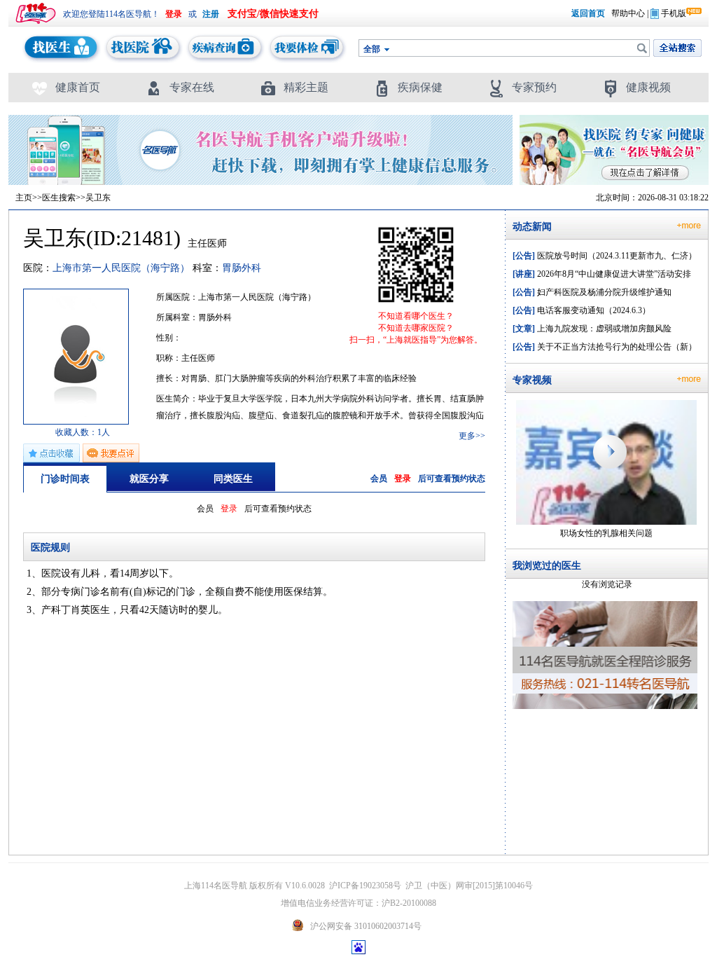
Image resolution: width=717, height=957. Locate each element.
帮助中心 (628, 13)
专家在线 (191, 87)
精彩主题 (306, 87)
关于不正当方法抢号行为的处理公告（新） (605, 347)
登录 (402, 478)
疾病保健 (420, 87)
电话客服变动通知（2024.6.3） (581, 310)
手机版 (673, 13)
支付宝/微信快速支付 (273, 13)
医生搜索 (59, 197)
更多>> (472, 436)
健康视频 (648, 87)
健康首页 (77, 87)
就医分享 (149, 479)
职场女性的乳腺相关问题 (606, 533)
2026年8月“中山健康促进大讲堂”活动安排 (602, 274)
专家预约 (534, 87)
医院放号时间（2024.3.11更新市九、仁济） (605, 256)
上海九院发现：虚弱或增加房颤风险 (592, 328)
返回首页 (588, 13)
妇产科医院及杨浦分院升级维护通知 (592, 292)
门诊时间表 (65, 479)
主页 (23, 197)
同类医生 (233, 479)
